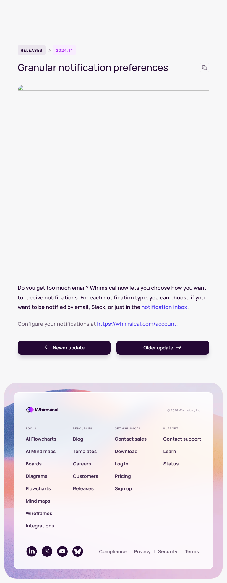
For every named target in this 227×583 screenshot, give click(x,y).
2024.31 (64, 50)
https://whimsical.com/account (136, 324)
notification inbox (164, 307)
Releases (32, 50)
